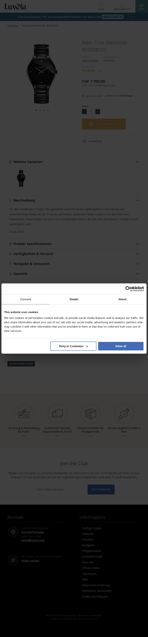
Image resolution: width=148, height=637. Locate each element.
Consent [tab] (25, 299)
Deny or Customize (71, 346)
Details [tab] (74, 299)
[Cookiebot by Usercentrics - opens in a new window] (128, 289)
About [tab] (122, 299)
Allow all (120, 346)
